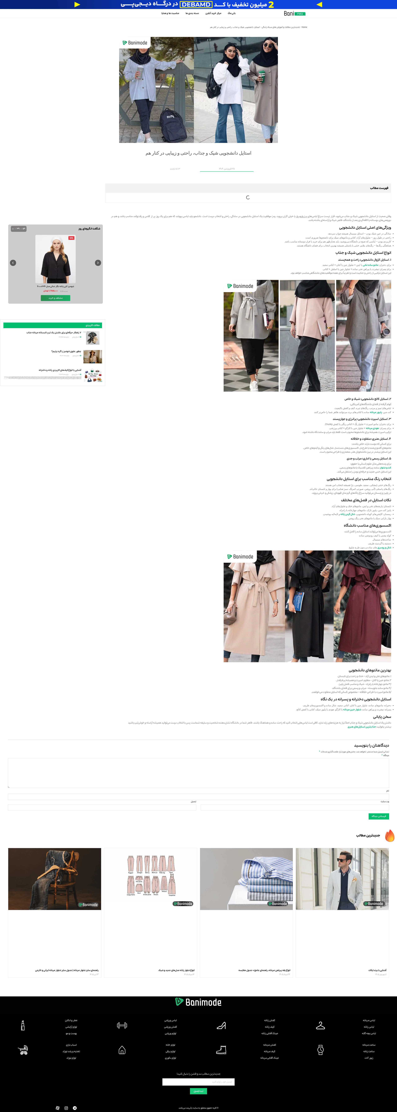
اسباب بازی (71, 1045)
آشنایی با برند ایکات (377, 970)
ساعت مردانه (368, 1045)
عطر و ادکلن (71, 1020)
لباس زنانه (369, 1027)
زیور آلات (369, 1058)
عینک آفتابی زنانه (269, 1033)
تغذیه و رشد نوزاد (71, 1051)
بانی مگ (232, 13)
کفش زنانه (269, 1020)
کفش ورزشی (170, 1027)
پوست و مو (71, 1033)
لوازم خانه (170, 1045)
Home (304, 27)
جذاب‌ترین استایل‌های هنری (362, 727)
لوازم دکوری (170, 1058)
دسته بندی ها (192, 13)
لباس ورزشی (170, 1020)
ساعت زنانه (369, 1051)
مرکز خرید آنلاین (213, 13)
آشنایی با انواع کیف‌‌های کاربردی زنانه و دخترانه (60, 370)
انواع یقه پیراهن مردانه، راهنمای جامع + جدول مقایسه (264, 970)
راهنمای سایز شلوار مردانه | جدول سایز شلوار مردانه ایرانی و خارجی (67, 970)
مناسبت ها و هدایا (170, 13)
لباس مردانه (369, 1020)
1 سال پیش (76, 356)
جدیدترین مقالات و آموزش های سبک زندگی (281, 27)
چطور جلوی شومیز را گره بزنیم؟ (66, 351)
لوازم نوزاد (71, 1058)
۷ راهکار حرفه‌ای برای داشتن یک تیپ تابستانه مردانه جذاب (54, 332)
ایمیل (193, 801)
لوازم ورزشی (170, 1033)
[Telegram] (75, 1108)
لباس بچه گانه (369, 1033)
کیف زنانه (269, 1027)
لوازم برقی (170, 1051)
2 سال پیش (76, 337)
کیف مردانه (269, 1051)
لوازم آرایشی (71, 1027)
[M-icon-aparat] (58, 1108)
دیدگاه (385, 755)
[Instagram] (66, 1108)
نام (387, 790)
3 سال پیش (76, 374)
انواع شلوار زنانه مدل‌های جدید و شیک (176, 970)
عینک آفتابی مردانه (269, 1058)
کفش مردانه (269, 1045)
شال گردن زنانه (347, 514)
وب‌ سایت (385, 801)
